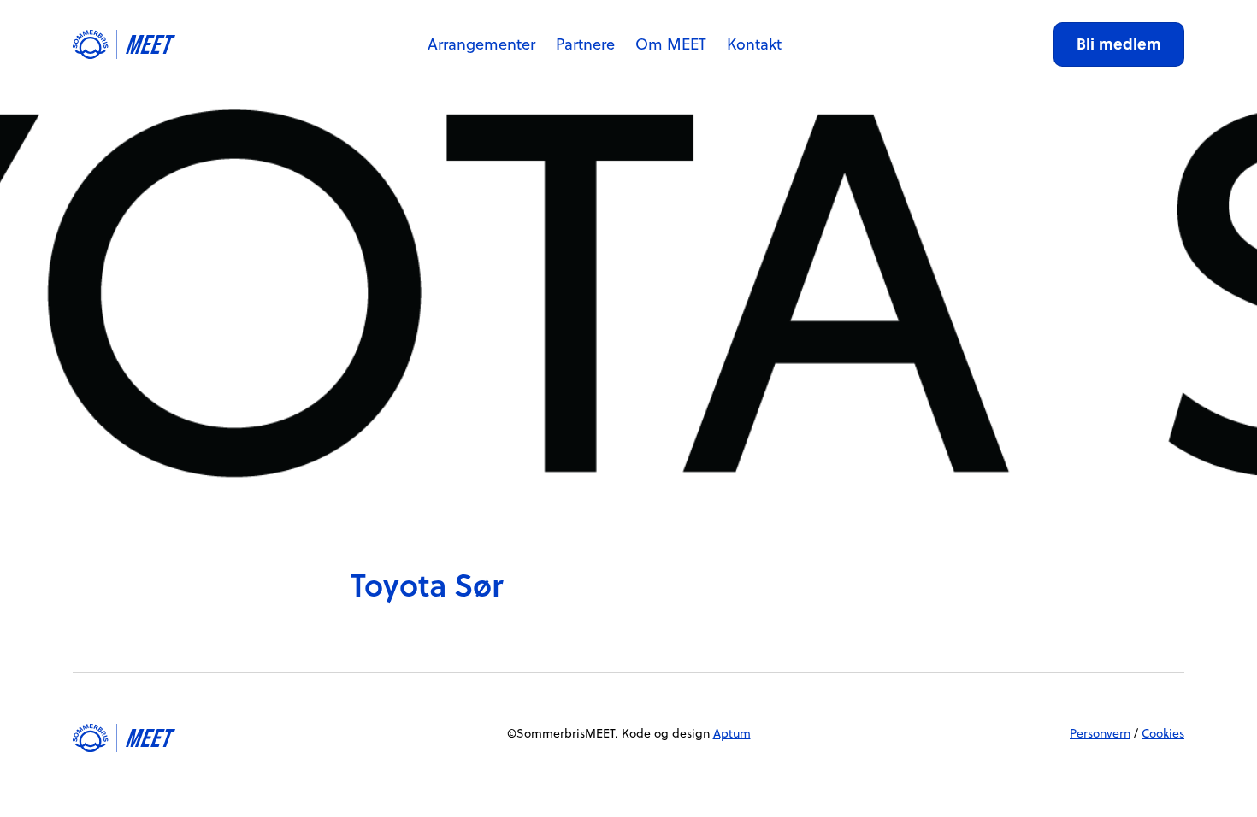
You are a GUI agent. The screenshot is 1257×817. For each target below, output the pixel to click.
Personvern (1100, 733)
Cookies (1163, 733)
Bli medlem (1119, 43)
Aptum (732, 733)
